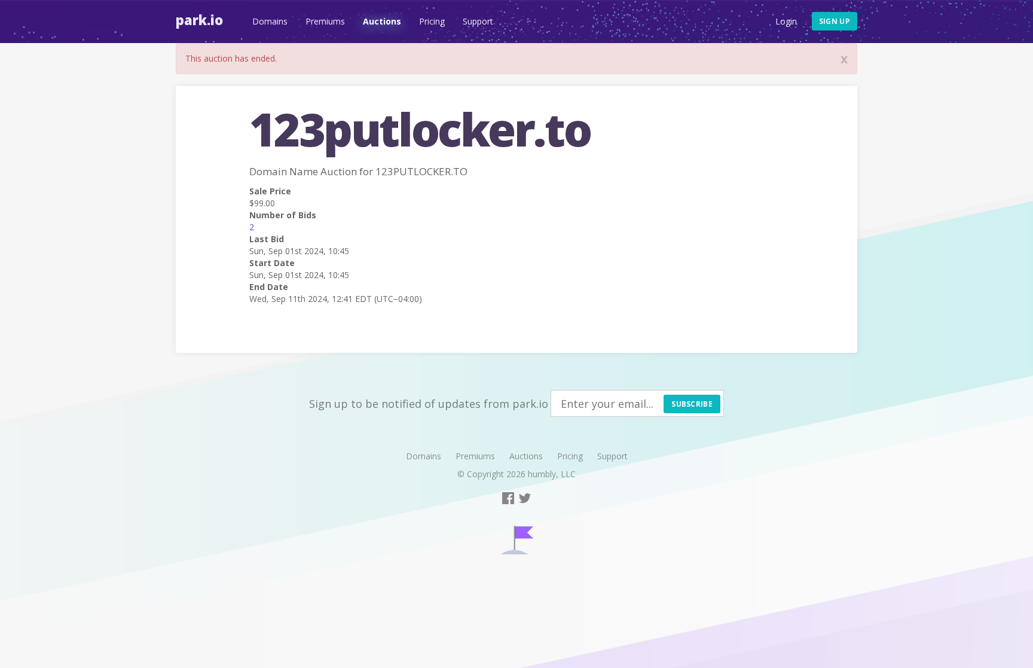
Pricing (432, 21)
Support (478, 21)
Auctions (382, 21)
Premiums (325, 21)
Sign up (834, 21)
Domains (270, 21)
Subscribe (692, 404)
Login (786, 21)
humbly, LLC (552, 474)
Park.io (199, 20)
